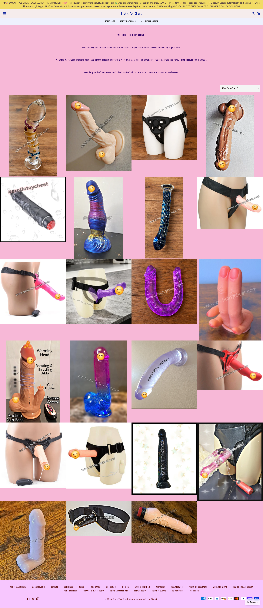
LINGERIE (125, 587)
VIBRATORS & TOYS (220, 587)
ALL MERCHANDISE (149, 21)
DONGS (81, 587)
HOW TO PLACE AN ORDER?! (243, 587)
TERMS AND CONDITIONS (119, 591)
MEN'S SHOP (160, 587)
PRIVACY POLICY (140, 591)
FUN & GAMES (95, 587)
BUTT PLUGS (68, 587)
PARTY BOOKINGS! (128, 21)
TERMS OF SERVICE (159, 591)
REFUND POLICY (178, 591)
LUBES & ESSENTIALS (142, 587)
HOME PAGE (110, 21)
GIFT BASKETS (111, 587)
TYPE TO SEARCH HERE (17, 587)
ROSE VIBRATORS (177, 587)
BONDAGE (54, 587)
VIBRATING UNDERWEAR (198, 587)
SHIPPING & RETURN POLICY (94, 591)
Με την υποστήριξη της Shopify (143, 599)
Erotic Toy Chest (131, 13)
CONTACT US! (194, 591)
